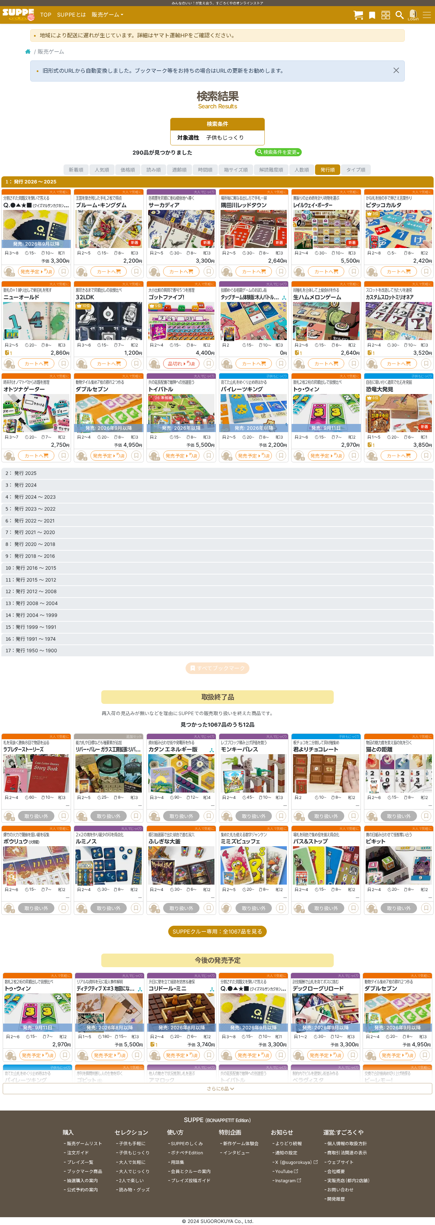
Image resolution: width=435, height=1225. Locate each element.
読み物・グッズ (134, 1189)
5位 (157, 306)
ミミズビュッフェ (240, 842)
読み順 (153, 170)
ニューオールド (21, 297)
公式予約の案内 (82, 1189)
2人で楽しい (131, 1180)
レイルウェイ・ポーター (312, 205)
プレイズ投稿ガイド (191, 1180)
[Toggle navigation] (427, 15)
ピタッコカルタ (383, 205)
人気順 (102, 170)
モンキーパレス (239, 749)
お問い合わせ (340, 1189)
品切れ (175, 364)
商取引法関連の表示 (347, 1152)
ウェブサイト (340, 1162)
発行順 (327, 170)
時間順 (205, 170)
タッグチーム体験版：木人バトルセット (252, 297)
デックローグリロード (318, 989)
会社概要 (336, 1171)
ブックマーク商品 (84, 1171)
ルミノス (86, 842)
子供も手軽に (132, 1143)
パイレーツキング (242, 389)
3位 (375, 214)
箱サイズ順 (236, 170)
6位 (375, 398)
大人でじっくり (134, 1171)
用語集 (177, 1162)
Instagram (285, 1180)
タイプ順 (355, 170)
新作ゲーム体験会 (241, 1143)
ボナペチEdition (187, 1152)
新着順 (76, 170)
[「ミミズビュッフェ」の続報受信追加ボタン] (226, 908)
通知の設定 (286, 1152)
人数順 (302, 170)
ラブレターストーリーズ (23, 749)
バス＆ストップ (310, 842)
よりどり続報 (288, 1143)
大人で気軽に (132, 1162)
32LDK (85, 297)
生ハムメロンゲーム (317, 297)
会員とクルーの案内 (191, 1171)
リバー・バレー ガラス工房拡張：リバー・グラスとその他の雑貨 (127, 749)
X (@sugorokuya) (293, 1162)
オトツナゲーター (24, 389)
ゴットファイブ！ (167, 297)
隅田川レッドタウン (243, 205)
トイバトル (161, 389)
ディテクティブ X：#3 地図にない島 (107, 989)
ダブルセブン (92, 389)
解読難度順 (271, 170)
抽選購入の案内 (82, 1180)
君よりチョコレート (315, 749)
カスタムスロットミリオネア (390, 297)
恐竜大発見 (379, 389)
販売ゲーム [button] (105, 14)
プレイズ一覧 (80, 1162)
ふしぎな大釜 (164, 842)
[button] (278, 152)
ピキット (375, 842)
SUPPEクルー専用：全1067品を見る (217, 931)
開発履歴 (336, 1199)
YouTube (284, 1171)
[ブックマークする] (63, 271)
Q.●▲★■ (17, 205)
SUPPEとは (71, 14)
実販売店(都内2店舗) (348, 1180)
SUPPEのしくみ (187, 1143)
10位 (86, 306)
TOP (46, 14)
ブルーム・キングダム (101, 205)
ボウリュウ (15, 842)
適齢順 (179, 170)
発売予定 (29, 271)
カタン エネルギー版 (173, 749)
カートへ (106, 271)
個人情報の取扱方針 (347, 1143)
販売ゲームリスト (84, 1143)
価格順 (128, 170)
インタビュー (236, 1152)
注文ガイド (78, 1152)
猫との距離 (379, 749)
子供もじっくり (134, 1152)
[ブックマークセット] (372, 14)
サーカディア (164, 205)
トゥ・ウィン (306, 389)
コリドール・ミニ (168, 989)
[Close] (396, 70)
